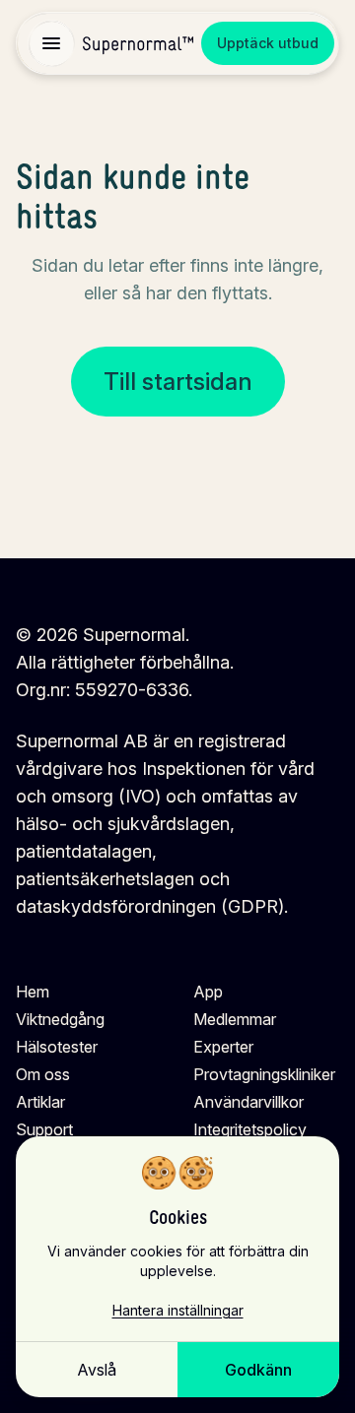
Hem (32, 991)
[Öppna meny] (51, 43)
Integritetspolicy (250, 1129)
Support (44, 1129)
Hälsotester (57, 1047)
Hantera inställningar (178, 1310)
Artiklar (40, 1102)
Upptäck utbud (268, 42)
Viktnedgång (60, 1019)
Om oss (43, 1074)
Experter (223, 1047)
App (208, 991)
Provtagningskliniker (264, 1074)
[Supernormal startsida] (138, 44)
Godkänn (258, 1370)
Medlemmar (234, 1019)
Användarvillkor (248, 1102)
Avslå (96, 1370)
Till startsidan (178, 381)
